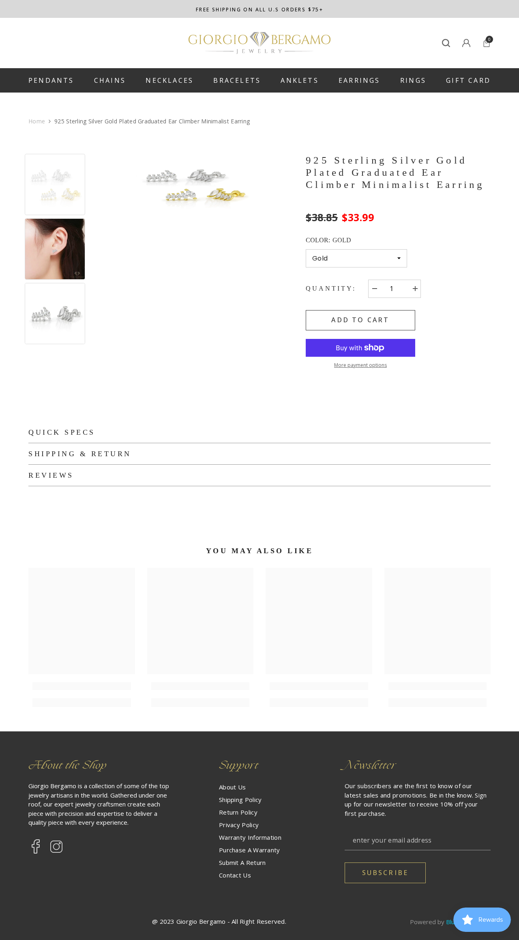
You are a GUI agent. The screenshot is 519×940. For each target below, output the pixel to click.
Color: (328, 240)
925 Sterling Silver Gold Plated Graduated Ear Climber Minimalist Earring (395, 172)
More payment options (360, 365)
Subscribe (385, 872)
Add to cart (360, 319)
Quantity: (331, 288)
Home (36, 121)
